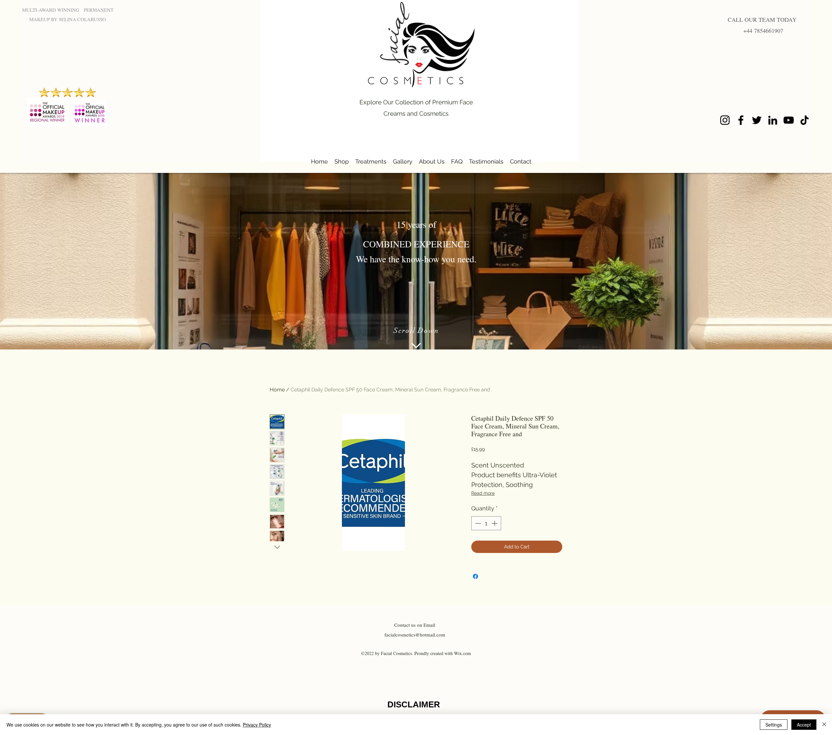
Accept (804, 724)
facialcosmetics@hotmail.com (414, 634)
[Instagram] (725, 120)
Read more (483, 493)
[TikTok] (804, 120)
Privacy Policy (257, 724)
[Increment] (495, 523)
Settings (773, 724)
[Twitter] (756, 120)
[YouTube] (788, 120)
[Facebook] (740, 120)
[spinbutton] (486, 523)
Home (277, 390)
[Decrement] (477, 523)
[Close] (824, 724)
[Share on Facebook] (475, 576)
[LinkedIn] (772, 120)
